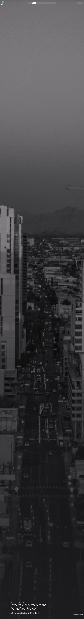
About (34, 3)
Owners (48, 3)
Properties (38, 3)
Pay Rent (79, 3)
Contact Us (53, 3)
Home (30, 3)
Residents (43, 3)
